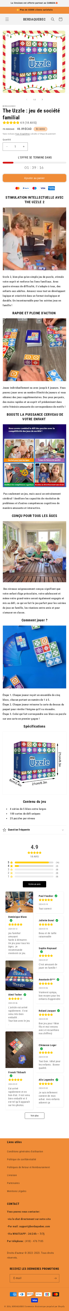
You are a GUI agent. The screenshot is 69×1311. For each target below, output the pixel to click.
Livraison (12, 1175)
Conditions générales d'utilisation (25, 1151)
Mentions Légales (16, 1191)
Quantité (7, 139)
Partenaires (13, 1183)
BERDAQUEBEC (18, 1306)
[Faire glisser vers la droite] (42, 99)
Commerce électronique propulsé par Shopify (45, 1306)
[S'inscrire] (55, 1278)
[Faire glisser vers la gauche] (27, 99)
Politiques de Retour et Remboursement (28, 1167)
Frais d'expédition (22, 134)
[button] (7, 19)
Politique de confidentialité (21, 1159)
